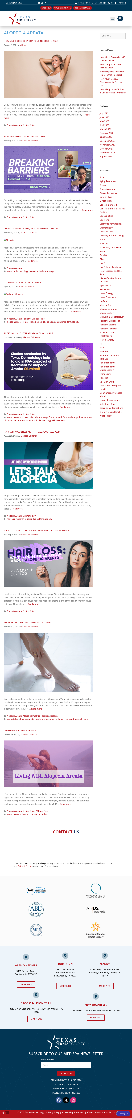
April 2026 (104, 125)
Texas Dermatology (42, 518)
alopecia (11, 271)
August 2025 (106, 156)
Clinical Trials (29, 125)
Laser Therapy (106, 293)
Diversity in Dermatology (112, 235)
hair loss (11, 518)
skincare (56, 420)
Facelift (103, 255)
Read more (87, 210)
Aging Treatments (109, 181)
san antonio (19, 420)
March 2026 (105, 129)
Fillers (102, 259)
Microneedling (107, 313)
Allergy (103, 185)
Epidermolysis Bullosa (110, 247)
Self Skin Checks (108, 381)
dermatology (22, 271)
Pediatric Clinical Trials (34, 318)
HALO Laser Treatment (111, 267)
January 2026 (106, 136)
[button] (112, 19)
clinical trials (28, 321)
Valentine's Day (107, 404)
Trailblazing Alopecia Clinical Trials (25, 136)
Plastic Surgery (107, 339)
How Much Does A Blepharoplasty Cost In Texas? (111, 82)
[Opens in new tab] (39, 3)
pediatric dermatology (40, 719)
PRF (102, 343)
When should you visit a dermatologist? (27, 622)
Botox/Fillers (106, 197)
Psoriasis (45, 715)
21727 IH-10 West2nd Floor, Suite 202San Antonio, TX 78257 (65, 972)
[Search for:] (113, 35)
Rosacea (54, 715)
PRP (102, 347)
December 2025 (107, 140)
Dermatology (29, 515)
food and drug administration (77, 417)
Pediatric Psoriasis (108, 328)
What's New (42, 811)
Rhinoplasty (105, 373)
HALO (102, 263)
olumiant (8, 420)
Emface (103, 239)
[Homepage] (29, 19)
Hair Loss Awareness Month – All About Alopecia (32, 431)
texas (64, 420)
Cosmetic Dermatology (111, 223)
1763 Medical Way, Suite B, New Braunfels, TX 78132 (95, 1010)
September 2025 (107, 152)
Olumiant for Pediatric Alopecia (22, 282)
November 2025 (107, 144)
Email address (48, 1059)
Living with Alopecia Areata (20, 730)
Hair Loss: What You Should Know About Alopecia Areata (36, 530)
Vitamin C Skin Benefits (111, 412)
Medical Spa (105, 305)
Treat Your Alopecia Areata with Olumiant (28, 333)
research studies (24, 518)
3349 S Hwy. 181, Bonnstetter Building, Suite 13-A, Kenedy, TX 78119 (104, 972)
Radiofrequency (107, 362)
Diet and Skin (106, 231)
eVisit (102, 251)
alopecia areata (14, 321)
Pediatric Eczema (108, 324)
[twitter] (42, 3)
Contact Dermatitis (109, 204)
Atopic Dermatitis (31, 715)
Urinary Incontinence (110, 400)
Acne (102, 177)
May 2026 (104, 121)
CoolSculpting (106, 215)
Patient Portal (24, 866)
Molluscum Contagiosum (112, 316)
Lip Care (103, 301)
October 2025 (106, 148)
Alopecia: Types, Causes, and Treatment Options (31, 228)
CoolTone (104, 219)
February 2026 (106, 133)
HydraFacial (105, 285)
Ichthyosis (105, 289)
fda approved (55, 417)
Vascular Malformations (111, 408)
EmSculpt (104, 243)
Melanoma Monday (109, 309)
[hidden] (6, 1112)
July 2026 (104, 113)
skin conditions (71, 719)
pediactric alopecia (44, 321)
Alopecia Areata (14, 125)
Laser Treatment (108, 297)
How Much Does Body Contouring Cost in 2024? (31, 41)
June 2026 (104, 117)
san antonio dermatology (41, 271)
